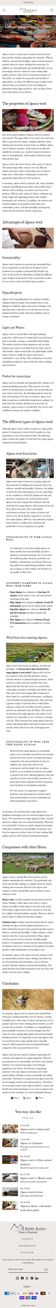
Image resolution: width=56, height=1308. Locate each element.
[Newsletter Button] (46, 1269)
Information (27, 1246)
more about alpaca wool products (16, 92)
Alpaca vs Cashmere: (34, 1146)
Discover (27, 1253)
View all (28, 1118)
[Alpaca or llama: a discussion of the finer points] (10, 1205)
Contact (27, 1239)
